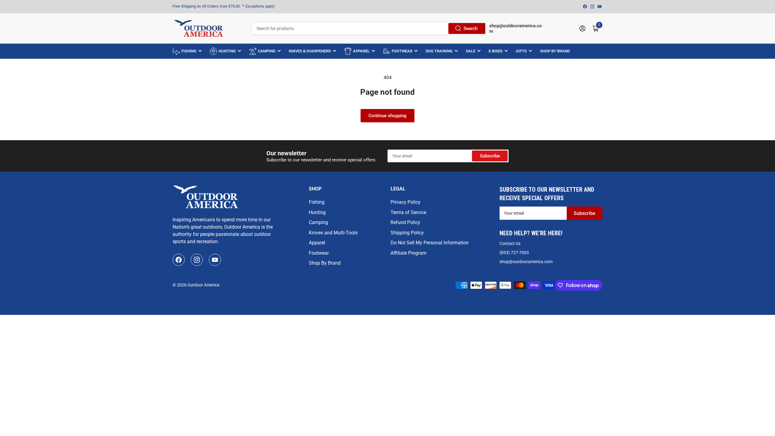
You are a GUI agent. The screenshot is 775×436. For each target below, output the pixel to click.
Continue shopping (387, 115)
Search (470, 28)
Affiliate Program (409, 253)
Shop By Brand (325, 263)
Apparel (317, 243)
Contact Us (510, 243)
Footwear (319, 253)
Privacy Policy (405, 202)
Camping (318, 222)
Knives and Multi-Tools (333, 233)
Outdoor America (203, 284)
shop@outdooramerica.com (526, 261)
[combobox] (369, 28)
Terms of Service (408, 212)
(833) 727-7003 (514, 252)
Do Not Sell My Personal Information (430, 243)
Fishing (317, 202)
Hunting (317, 212)
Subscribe (490, 156)
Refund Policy (405, 222)
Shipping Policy (407, 233)
